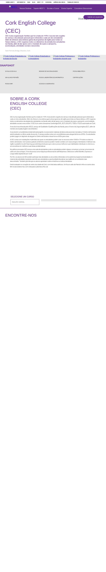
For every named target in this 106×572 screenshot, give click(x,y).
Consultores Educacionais (83, 8)
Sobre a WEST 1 (10, 2)
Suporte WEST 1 (39, 8)
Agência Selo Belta (59, 2)
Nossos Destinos (25, 8)
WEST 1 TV (40, 2)
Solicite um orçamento (95, 17)
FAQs (28, 2)
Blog (33, 2)
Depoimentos (21, 2)
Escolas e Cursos (53, 8)
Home (3, 2)
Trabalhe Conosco (73, 2)
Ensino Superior (66, 8)
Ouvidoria (48, 2)
